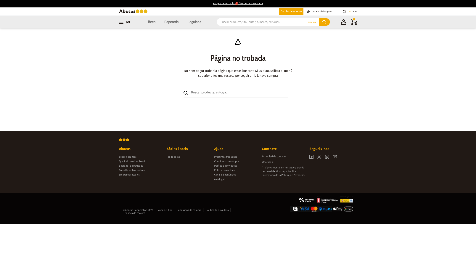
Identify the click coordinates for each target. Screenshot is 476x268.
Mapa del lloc (164, 210)
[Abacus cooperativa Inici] (134, 12)
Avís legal (219, 179)
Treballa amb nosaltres (132, 170)
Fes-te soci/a (173, 157)
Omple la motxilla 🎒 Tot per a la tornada (238, 3)
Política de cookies (224, 170)
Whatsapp (267, 162)
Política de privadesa (225, 166)
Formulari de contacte (274, 156)
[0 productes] (354, 24)
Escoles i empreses (291, 11)
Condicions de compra (226, 161)
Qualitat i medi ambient (132, 161)
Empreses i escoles (129, 175)
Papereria (171, 22)
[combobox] (256, 22)
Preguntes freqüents (225, 157)
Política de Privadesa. (293, 175)
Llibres (150, 22)
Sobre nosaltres (127, 157)
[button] (344, 22)
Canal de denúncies (225, 175)
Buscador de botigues (131, 166)
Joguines (194, 22)
